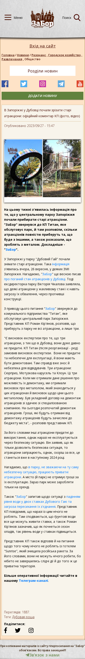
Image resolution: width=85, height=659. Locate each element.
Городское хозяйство (65, 55)
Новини (23, 55)
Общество (32, 59)
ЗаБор (11, 249)
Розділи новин (43, 71)
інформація (60, 264)
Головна (8, 55)
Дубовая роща (23, 617)
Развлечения (13, 59)
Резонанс (40, 55)
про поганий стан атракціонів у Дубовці (34, 279)
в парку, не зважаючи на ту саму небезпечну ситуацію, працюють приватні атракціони (41, 472)
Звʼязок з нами (44, 655)
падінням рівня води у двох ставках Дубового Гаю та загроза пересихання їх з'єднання (42, 501)
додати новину (42, 96)
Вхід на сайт (42, 46)
